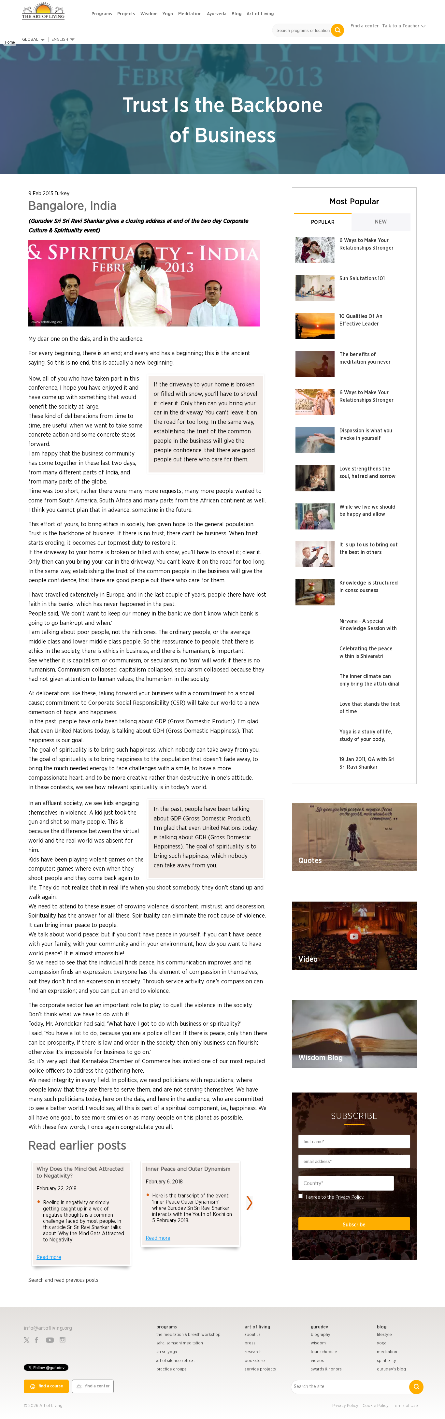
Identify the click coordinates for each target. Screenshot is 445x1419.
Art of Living (260, 14)
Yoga (168, 14)
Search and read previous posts (63, 1280)
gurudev (319, 1327)
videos (317, 1361)
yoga (381, 1343)
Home (10, 42)
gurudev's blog (391, 1369)
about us (253, 1335)
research (253, 1352)
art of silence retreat (175, 1361)
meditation (387, 1352)
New (381, 221)
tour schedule (324, 1352)
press (250, 1343)
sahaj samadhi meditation (179, 1343)
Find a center (365, 26)
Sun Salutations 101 (362, 278)
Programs (102, 14)
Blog (236, 14)
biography (320, 1335)
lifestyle (384, 1335)
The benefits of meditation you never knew (365, 362)
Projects (126, 14)
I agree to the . (335, 1197)
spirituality (386, 1361)
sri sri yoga (166, 1352)
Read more (48, 1257)
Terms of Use (405, 1406)
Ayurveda (216, 14)
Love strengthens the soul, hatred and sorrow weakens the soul (367, 476)
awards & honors (326, 1369)
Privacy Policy (349, 1197)
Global (30, 39)
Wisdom (148, 14)
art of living (257, 1327)
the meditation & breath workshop (188, 1335)
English (59, 39)
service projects (260, 1369)
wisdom (318, 1343)
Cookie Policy (376, 1406)
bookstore (255, 1361)
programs (166, 1327)
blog (381, 1327)
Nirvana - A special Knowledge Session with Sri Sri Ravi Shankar (368, 628)
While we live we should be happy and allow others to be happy (367, 514)
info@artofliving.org (48, 1328)
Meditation (190, 14)
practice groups (171, 1369)
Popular (323, 222)
